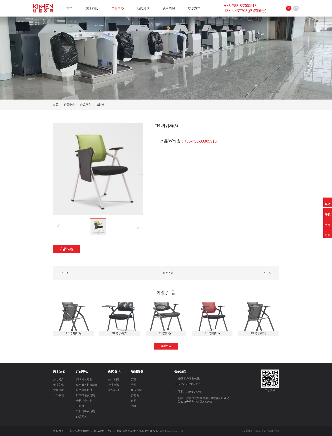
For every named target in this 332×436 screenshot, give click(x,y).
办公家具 (85, 104)
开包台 (80, 405)
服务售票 (136, 390)
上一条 (65, 273)
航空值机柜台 (84, 390)
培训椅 (100, 104)
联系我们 (247, 430)
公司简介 (58, 379)
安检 (133, 379)
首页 (69, 8)
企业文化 (58, 384)
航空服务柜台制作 (87, 384)
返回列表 (168, 273)
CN (288, 8)
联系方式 (194, 8)
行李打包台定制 (85, 395)
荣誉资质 (58, 390)
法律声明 (273, 430)
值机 (133, 400)
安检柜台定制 (84, 400)
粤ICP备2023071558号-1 (174, 430)
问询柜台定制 (84, 379)
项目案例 (169, 8)
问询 (133, 405)
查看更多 (166, 346)
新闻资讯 (143, 8)
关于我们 (92, 8)
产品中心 (117, 8)
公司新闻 (113, 379)
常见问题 (113, 390)
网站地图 (260, 430)
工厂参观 (58, 395)
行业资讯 (113, 384)
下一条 (267, 273)
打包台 (135, 395)
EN (296, 8)
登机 (133, 384)
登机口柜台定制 (85, 411)
